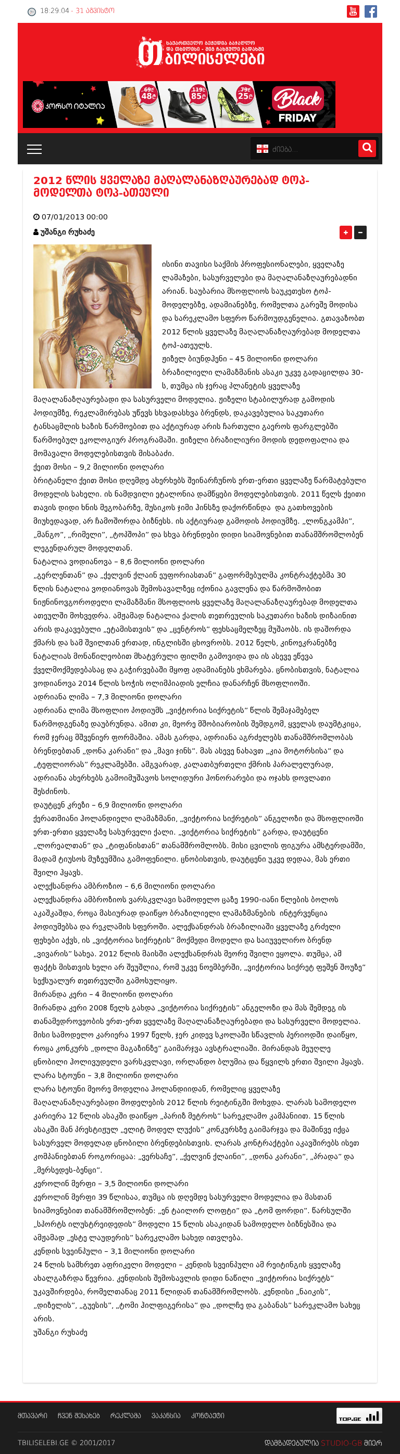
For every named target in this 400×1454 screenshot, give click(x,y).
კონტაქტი (207, 1416)
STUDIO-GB (341, 1443)
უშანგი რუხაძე (68, 232)
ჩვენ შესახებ (79, 1416)
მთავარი (32, 1416)
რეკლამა (125, 1416)
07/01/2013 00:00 (75, 217)
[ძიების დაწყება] (367, 148)
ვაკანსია (166, 1416)
